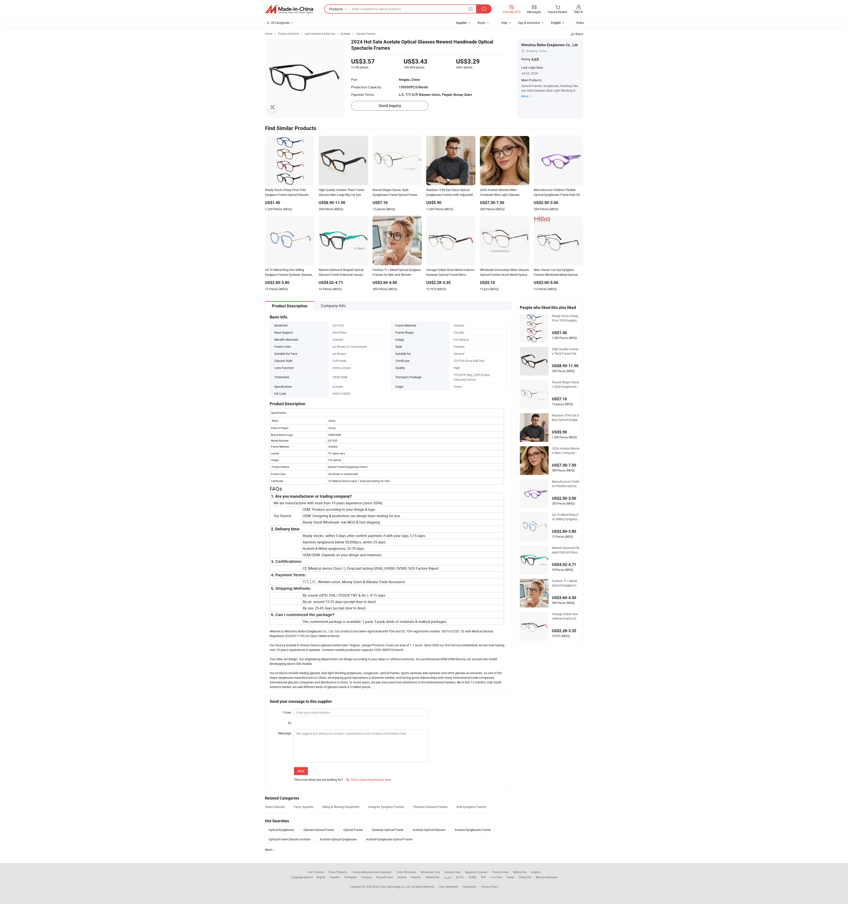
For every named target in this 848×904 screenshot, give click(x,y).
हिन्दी (483, 877)
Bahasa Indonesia (546, 877)
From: (287, 712)
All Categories (280, 23)
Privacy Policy (489, 886)
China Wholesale (406, 872)
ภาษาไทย (496, 877)
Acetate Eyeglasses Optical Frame (389, 839)
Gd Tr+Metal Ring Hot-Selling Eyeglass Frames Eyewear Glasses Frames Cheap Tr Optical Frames (565, 517)
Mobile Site (519, 872)
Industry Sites (452, 872)
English (320, 877)
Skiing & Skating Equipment (341, 807)
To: (290, 723)
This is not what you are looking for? (318, 779)
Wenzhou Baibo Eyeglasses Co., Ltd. (549, 44)
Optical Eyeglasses (281, 830)
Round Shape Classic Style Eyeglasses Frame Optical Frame (565, 384)
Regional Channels (476, 872)
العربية (447, 877)
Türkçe (510, 877)
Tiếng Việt (525, 877)
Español (335, 877)
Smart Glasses (275, 807)
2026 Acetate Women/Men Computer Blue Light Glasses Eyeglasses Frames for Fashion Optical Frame (565, 450)
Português (350, 877)
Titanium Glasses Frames (430, 807)
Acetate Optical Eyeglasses (338, 839)
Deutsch (416, 877)
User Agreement (448, 886)
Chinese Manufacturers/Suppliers (371, 872)
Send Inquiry (390, 105)
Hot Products (316, 872)
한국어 (460, 877)
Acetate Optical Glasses (429, 830)
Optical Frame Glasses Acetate (289, 839)
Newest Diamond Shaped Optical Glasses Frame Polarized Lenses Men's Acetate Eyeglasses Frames (565, 550)
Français (366, 877)
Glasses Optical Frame (318, 830)
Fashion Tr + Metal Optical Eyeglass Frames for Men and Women (565, 583)
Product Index (500, 872)
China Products (337, 872)
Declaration (470, 886)
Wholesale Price (430, 872)
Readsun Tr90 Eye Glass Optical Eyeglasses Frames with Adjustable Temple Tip (565, 417)
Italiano (402, 877)
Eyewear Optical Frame (387, 830)
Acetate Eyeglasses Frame (472, 830)
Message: (284, 733)
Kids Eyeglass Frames (471, 807)
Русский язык (384, 877)
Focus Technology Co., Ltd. (395, 886)
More (524, 96)
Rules (580, 23)
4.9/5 (535, 59)
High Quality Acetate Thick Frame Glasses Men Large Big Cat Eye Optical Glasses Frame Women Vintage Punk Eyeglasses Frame (565, 351)
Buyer (482, 23)
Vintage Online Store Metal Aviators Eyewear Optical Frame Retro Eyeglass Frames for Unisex (565, 616)
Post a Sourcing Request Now (368, 779)
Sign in (578, 11)
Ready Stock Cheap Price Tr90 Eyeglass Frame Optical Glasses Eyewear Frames (565, 318)
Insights (535, 872)
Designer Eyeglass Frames (386, 807)
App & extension (529, 23)
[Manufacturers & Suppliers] (289, 9)
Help (504, 23)
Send (300, 771)
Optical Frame (353, 830)
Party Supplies (303, 807)
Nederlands (432, 877)
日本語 (472, 877)
